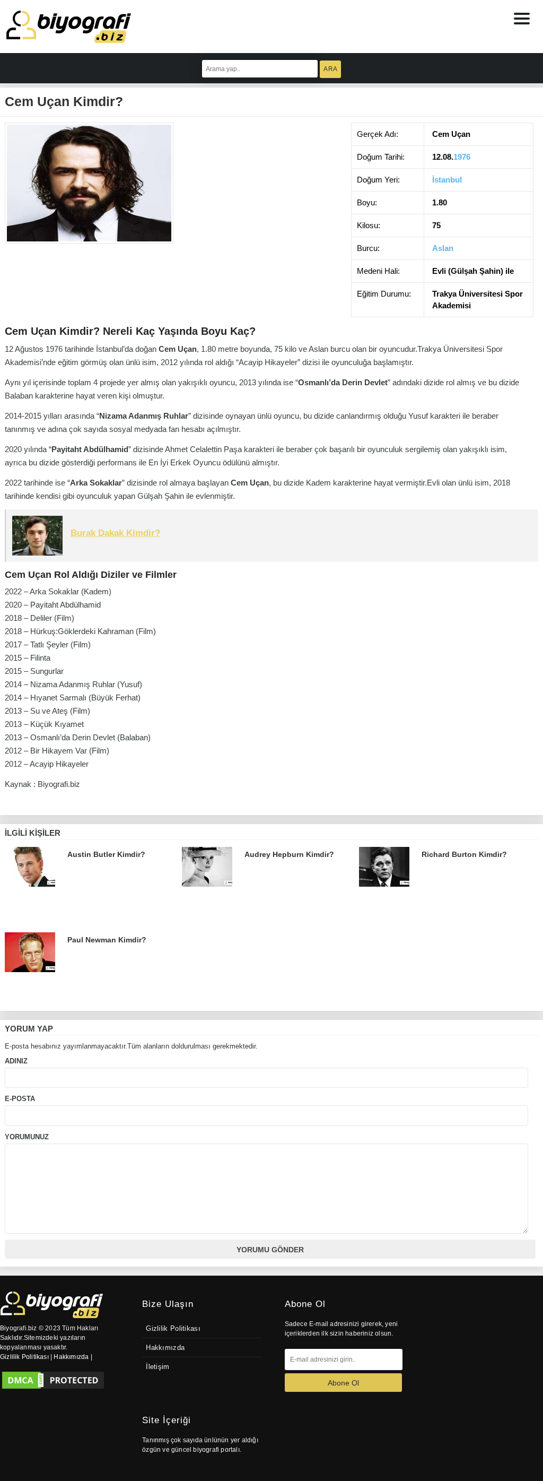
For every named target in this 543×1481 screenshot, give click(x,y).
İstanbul (447, 179)
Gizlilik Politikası (173, 1328)
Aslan (442, 248)
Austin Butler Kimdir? (106, 854)
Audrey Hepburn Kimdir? (289, 854)
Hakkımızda (165, 1348)
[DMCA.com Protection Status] (53, 1380)
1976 (461, 156)
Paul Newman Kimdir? (106, 940)
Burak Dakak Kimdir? (115, 533)
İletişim (157, 1367)
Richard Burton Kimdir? (464, 854)
